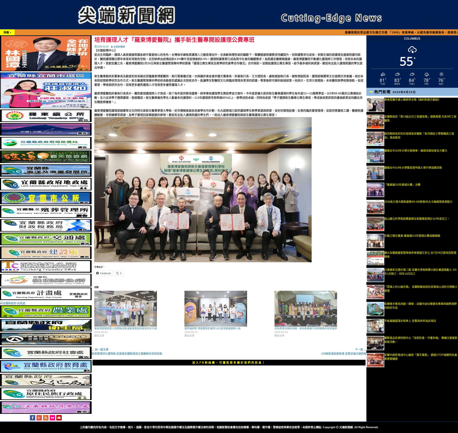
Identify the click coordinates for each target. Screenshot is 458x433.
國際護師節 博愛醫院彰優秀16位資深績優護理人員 (212, 328)
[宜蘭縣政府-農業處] (46, 316)
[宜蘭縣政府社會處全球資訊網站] (46, 358)
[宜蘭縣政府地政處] (46, 189)
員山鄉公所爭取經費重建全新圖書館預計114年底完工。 (417, 218)
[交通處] (46, 244)
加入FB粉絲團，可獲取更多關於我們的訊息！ (229, 362)
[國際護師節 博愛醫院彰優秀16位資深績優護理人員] (227, 309)
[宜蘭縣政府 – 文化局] (46, 385)
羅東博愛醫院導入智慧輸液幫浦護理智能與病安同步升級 (125, 328)
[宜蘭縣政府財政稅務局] (46, 230)
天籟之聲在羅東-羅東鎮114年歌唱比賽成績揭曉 (412, 235)
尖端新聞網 (119, 46)
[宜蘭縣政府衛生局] (46, 330)
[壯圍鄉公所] (46, 285)
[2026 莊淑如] (46, 107)
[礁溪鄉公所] (46, 162)
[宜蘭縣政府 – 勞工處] (46, 412)
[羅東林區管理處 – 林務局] (46, 344)
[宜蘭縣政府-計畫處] (46, 299)
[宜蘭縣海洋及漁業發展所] (46, 175)
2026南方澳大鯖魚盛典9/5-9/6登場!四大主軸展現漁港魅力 (418, 201)
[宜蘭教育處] (46, 371)
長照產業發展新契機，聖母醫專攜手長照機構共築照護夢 (305, 328)
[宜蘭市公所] (46, 203)
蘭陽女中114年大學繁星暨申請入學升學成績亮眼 (413, 167)
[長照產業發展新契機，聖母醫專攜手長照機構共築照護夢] (317, 309)
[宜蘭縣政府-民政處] (12, 303)
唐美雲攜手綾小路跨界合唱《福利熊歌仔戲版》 (412, 99)
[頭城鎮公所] (46, 271)
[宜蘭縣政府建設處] (46, 258)
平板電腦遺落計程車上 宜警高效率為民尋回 (410, 320)
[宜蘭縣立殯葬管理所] (46, 216)
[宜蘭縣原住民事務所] (46, 399)
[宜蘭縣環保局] (46, 148)
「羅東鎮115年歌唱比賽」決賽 (402, 184)
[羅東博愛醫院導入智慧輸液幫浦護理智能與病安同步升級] (137, 309)
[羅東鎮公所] (46, 121)
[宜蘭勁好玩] (46, 134)
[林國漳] (46, 70)
